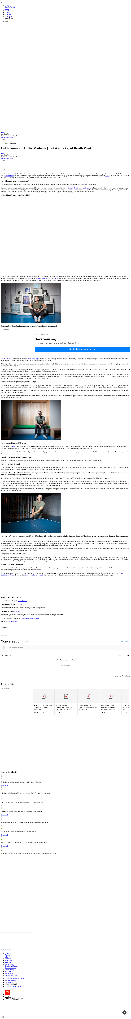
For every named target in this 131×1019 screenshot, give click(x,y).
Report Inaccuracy (7, 138)
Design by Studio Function (13, 986)
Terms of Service (10, 968)
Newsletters (8, 960)
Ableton (45, 278)
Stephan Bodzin (73, 188)
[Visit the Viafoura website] (125, 676)
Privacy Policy (9, 970)
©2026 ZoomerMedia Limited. (15, 978)
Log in (122, 641)
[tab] (6, 655)
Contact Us (8, 953)
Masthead (8, 962)
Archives (8, 959)
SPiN (107, 176)
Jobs (6, 957)
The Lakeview (22, 601)
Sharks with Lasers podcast (34, 575)
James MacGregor (33, 358)
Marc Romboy (86, 188)
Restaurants (8, 16)
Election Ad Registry (11, 966)
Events (7, 11)
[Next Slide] (128, 705)
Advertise (8, 955)
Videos (7, 9)
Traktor (56, 278)
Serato (38, 278)
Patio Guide (9, 14)
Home (7, 5)
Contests (7, 12)
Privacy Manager (11, 984)
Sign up (127, 641)
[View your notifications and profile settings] (128, 655)
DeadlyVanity (9, 176)
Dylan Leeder (12, 621)
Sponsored (4, 785)
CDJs (29, 278)
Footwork (16, 611)
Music (3, 132)
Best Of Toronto (10, 7)
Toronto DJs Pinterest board (30, 618)
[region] (65, 658)
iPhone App (9, 964)
